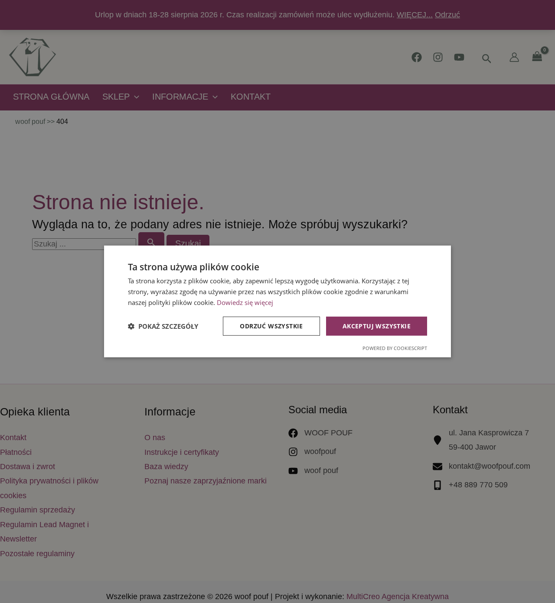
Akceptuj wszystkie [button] (377, 325)
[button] (163, 326)
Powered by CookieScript (394, 348)
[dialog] (277, 301)
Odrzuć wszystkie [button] (271, 325)
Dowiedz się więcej (245, 302)
